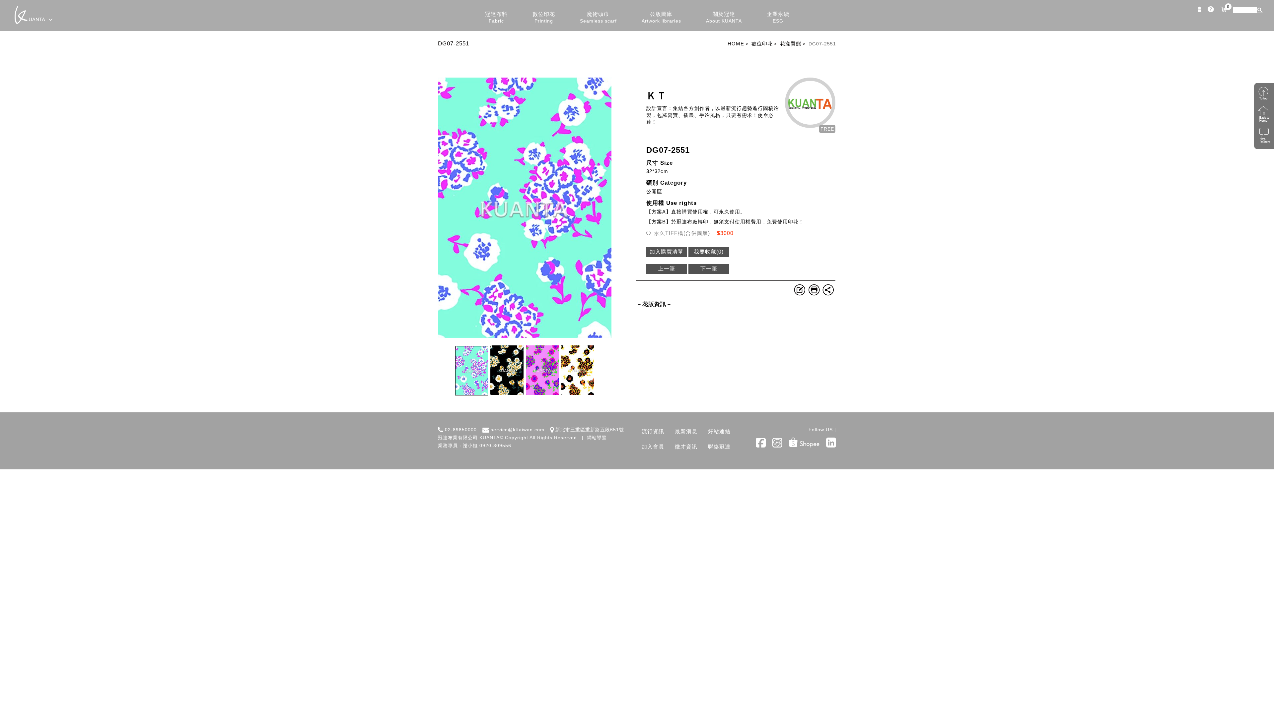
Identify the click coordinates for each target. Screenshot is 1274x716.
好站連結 (719, 431)
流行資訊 (653, 431)
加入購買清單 (666, 252)
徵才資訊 (686, 446)
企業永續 (778, 17)
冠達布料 (496, 17)
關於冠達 (724, 17)
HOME (736, 43)
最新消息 (686, 431)
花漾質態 (790, 43)
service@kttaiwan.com (517, 429)
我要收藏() (709, 252)
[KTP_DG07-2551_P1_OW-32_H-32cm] (524, 336)
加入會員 (653, 446)
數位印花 (543, 17)
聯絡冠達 (719, 446)
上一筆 (666, 268)
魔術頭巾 (598, 17)
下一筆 (708, 268)
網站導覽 (597, 437)
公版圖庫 (661, 17)
